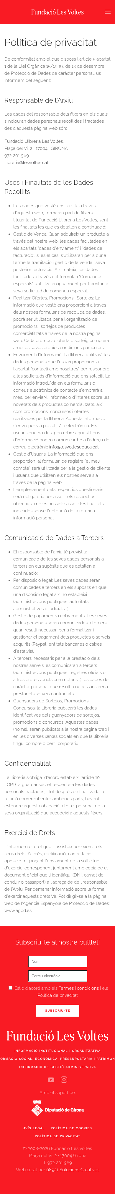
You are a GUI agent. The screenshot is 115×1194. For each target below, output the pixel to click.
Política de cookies (71, 1128)
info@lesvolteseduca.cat (74, 447)
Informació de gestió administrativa (57, 1067)
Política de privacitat (57, 995)
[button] (108, 12)
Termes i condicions (79, 988)
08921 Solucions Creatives (72, 1169)
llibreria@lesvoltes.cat (26, 162)
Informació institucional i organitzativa (57, 1051)
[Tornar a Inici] (57, 12)
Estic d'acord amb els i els (60, 992)
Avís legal (34, 1128)
